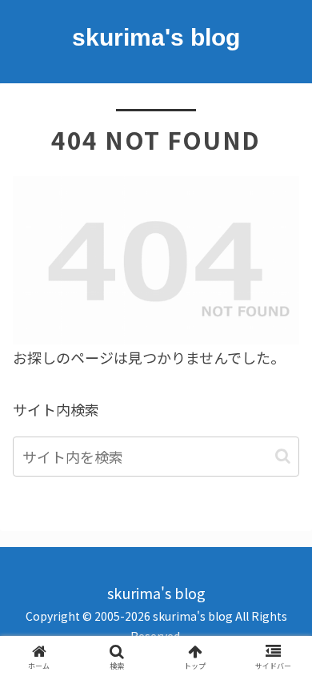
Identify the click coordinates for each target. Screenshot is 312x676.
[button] (283, 456)
